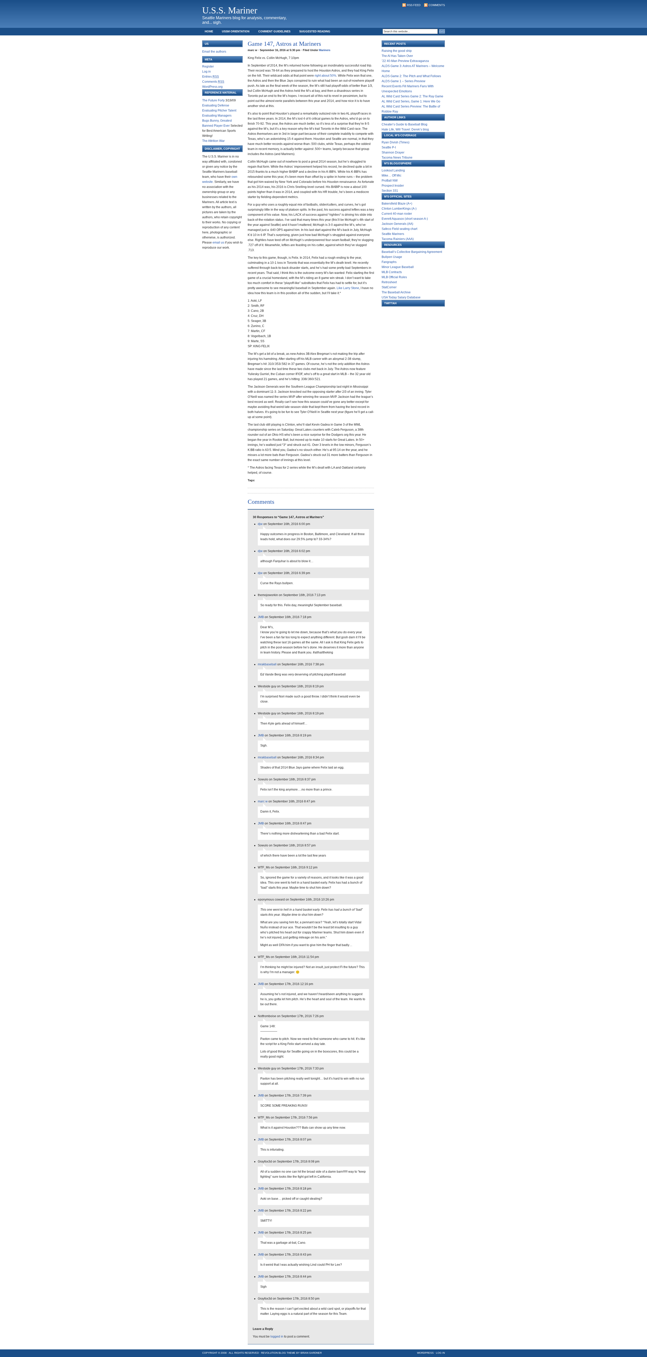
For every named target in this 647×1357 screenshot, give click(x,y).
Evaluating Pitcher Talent (219, 110)
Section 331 (390, 190)
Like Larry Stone (348, 288)
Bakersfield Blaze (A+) (397, 203)
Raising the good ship (397, 51)
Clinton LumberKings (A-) (399, 208)
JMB (261, 617)
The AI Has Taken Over (397, 56)
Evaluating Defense (215, 105)
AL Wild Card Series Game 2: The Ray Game (412, 96)
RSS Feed (414, 5)
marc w (263, 801)
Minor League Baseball (398, 267)
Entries (210, 76)
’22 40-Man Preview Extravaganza (405, 61)
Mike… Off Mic (391, 175)
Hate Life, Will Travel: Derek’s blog (405, 129)
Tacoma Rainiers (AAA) (398, 239)
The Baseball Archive (396, 292)
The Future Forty (213, 100)
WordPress (425, 1352)
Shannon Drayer (393, 152)
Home (209, 31)
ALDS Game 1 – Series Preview (403, 81)
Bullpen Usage (392, 257)
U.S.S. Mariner (229, 10)
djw (260, 524)
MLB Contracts (392, 272)
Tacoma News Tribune (397, 157)
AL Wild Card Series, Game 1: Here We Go (411, 101)
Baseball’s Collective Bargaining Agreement (412, 252)
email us (218, 242)
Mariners (324, 50)
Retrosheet (389, 282)
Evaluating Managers (217, 115)
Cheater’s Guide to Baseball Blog (404, 124)
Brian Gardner (311, 1352)
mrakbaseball (267, 664)
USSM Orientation (235, 31)
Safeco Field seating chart (399, 229)
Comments (437, 5)
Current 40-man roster (397, 213)
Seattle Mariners (393, 234)
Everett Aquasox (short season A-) (405, 219)
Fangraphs (389, 262)
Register (208, 66)
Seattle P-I (389, 147)
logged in (276, 1336)
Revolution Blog (273, 1352)
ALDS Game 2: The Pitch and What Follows (411, 76)
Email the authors (214, 51)
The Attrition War (213, 141)
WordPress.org (212, 87)
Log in (206, 71)
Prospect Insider (393, 185)
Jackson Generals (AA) (397, 224)
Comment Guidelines (274, 31)
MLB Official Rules (394, 277)
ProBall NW (390, 180)
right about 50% (325, 75)
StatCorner (389, 287)
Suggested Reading (314, 31)
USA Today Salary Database (401, 297)
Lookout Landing (393, 170)
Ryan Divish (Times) (395, 142)
